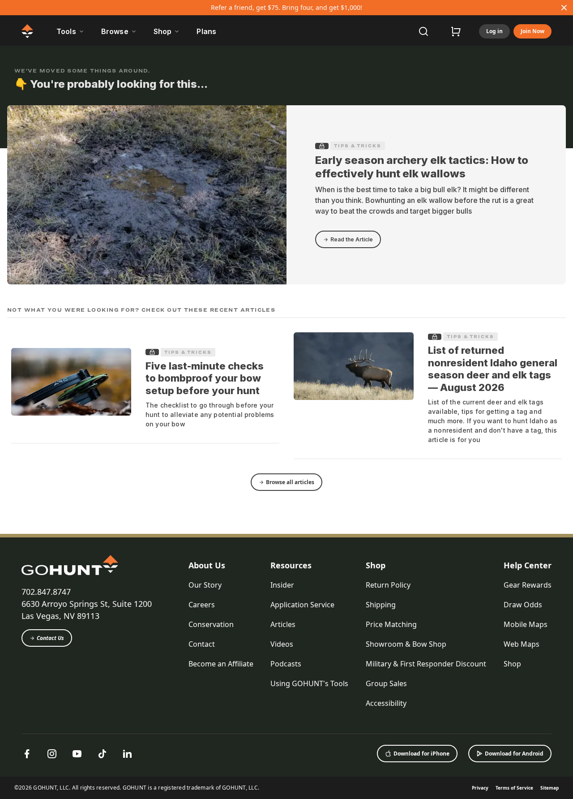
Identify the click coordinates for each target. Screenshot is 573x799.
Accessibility (386, 703)
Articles (282, 624)
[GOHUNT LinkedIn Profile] (127, 753)
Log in (494, 31)
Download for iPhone (421, 753)
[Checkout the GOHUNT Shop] (456, 31)
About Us (206, 565)
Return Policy (388, 585)
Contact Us (50, 638)
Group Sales (386, 683)
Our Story (205, 585)
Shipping (381, 605)
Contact (201, 644)
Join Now (532, 31)
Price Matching (391, 624)
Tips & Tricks (357, 145)
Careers (201, 605)
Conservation (211, 624)
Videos (281, 644)
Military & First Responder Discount (426, 664)
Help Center (528, 565)
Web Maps (521, 644)
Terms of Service (514, 788)
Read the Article (351, 239)
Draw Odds (523, 605)
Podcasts (285, 664)
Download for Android (514, 753)
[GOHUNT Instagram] (52, 753)
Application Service (302, 605)
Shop (375, 565)
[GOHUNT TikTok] (102, 753)
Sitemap (549, 788)
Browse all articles (290, 482)
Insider (282, 585)
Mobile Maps (525, 624)
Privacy (480, 788)
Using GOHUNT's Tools (309, 683)
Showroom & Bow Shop (406, 644)
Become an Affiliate (220, 664)
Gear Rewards (528, 585)
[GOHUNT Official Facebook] (26, 753)
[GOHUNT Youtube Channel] (77, 753)
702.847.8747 (46, 591)
